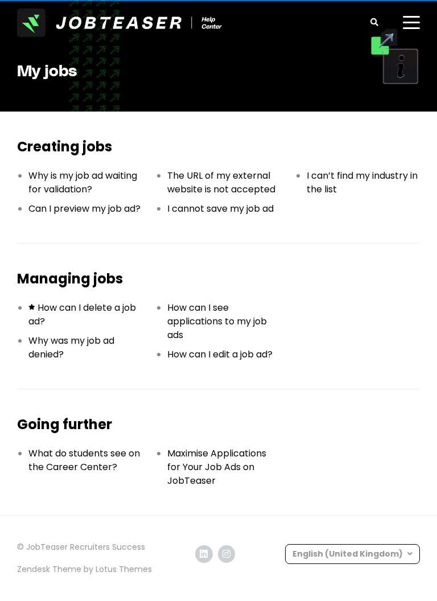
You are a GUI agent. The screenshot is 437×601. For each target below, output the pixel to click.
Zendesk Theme (49, 569)
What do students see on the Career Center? (84, 460)
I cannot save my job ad (220, 208)
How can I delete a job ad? (82, 314)
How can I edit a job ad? (220, 354)
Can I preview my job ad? (84, 208)
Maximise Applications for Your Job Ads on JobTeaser (216, 467)
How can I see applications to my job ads (217, 321)
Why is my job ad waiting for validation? (82, 182)
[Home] (119, 23)
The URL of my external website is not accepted (221, 182)
